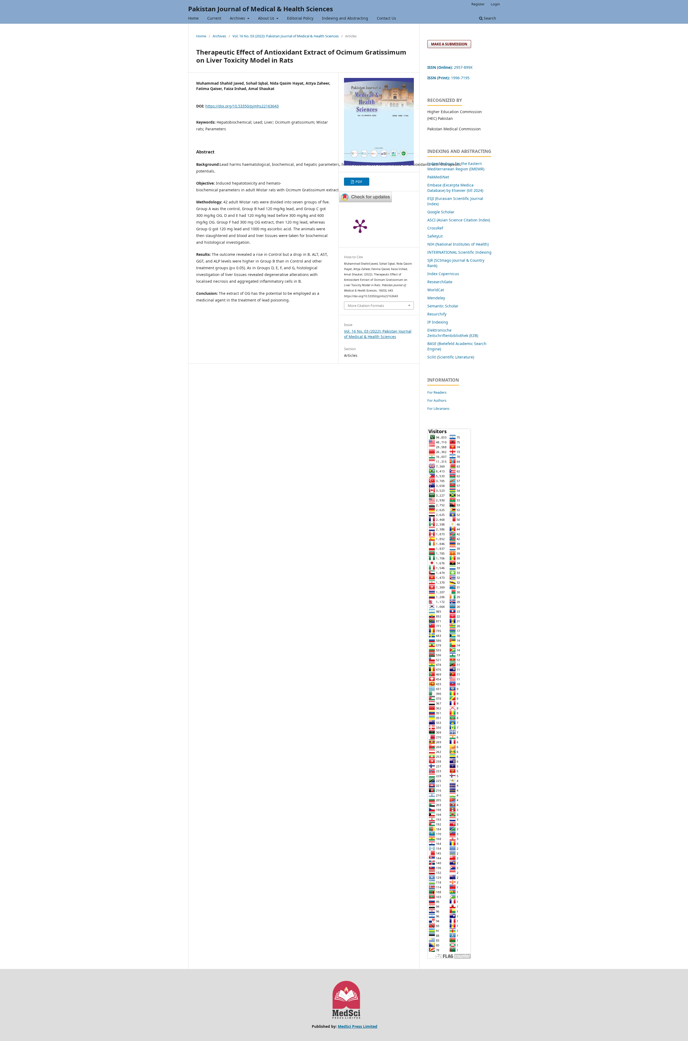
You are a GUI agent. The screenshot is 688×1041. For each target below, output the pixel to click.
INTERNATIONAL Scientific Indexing (459, 252)
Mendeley (436, 297)
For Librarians (438, 408)
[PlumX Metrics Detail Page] (360, 226)
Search (489, 18)
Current (214, 18)
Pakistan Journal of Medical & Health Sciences (260, 8)
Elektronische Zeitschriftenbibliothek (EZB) (452, 333)
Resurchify (437, 314)
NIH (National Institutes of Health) (458, 244)
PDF (358, 181)
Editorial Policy (300, 18)
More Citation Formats (366, 305)
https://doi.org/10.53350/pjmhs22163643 (242, 106)
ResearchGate (439, 281)
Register (478, 4)
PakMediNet (438, 177)
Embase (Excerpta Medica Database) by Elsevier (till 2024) (455, 187)
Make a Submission (449, 44)
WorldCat (435, 289)
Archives (238, 18)
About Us (266, 18)
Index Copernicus (443, 273)
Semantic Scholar (442, 305)
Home (193, 18)
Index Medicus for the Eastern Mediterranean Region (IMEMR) (455, 166)
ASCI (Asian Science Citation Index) (458, 219)
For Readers (436, 392)
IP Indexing (438, 322)
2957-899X (449, 67)
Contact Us (386, 18)
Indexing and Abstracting (345, 18)
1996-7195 (449, 77)
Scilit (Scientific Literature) (450, 357)
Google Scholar (440, 211)
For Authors (436, 400)
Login (495, 4)
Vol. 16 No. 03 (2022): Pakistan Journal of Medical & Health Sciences (285, 36)
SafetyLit (435, 236)
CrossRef (435, 228)
